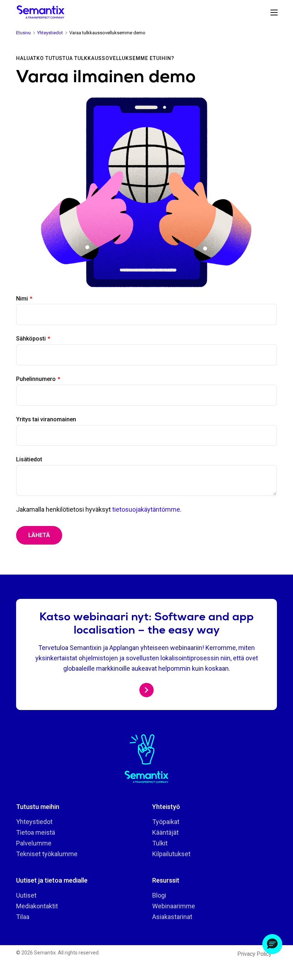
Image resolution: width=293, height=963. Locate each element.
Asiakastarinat (172, 916)
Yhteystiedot (34, 821)
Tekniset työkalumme (47, 854)
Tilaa (22, 916)
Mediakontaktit (37, 906)
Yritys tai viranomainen (46, 419)
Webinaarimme (173, 906)
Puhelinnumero (36, 379)
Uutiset (26, 895)
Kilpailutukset (171, 854)
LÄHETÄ (39, 535)
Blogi (159, 895)
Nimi (22, 298)
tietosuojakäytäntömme (146, 509)
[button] (272, 944)
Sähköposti (31, 338)
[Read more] (146, 690)
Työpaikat (165, 821)
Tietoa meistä (35, 832)
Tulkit (160, 843)
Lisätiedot (29, 459)
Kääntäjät (165, 832)
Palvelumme (33, 843)
